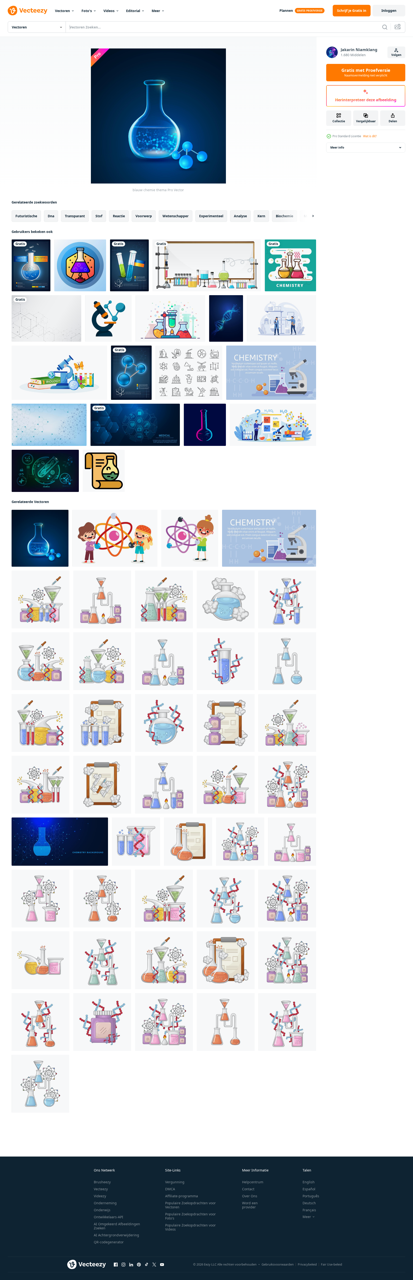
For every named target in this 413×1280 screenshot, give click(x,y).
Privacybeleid (307, 1264)
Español (309, 1189)
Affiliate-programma (181, 1196)
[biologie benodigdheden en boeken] (59, 373)
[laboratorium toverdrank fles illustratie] (287, 661)
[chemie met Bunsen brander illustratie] (287, 785)
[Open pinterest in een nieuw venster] (139, 1264)
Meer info (337, 147)
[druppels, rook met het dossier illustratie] (102, 785)
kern (261, 216)
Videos (109, 10)
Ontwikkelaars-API (108, 1217)
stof (98, 216)
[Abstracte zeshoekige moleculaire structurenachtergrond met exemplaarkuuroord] (46, 318)
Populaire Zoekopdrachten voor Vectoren (190, 1205)
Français (309, 1210)
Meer (156, 10)
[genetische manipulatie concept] (45, 471)
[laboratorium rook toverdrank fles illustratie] (226, 599)
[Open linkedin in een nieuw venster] (131, 1264)
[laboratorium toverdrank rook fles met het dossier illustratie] (102, 723)
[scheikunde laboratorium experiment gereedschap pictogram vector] (170, 318)
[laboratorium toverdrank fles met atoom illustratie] (40, 898)
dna (51, 216)
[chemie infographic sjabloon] (31, 265)
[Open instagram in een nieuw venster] (123, 1264)
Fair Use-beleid (331, 1264)
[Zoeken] (385, 27)
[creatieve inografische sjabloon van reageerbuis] (129, 265)
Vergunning (174, 1182)
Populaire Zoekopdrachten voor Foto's (190, 1216)
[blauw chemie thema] (40, 538)
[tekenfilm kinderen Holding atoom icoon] (114, 538)
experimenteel (211, 216)
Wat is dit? (370, 136)
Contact (248, 1189)
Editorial (133, 10)
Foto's (86, 10)
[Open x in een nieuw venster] (154, 1264)
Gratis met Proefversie (365, 73)
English (309, 1182)
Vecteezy (101, 1189)
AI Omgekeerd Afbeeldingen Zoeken (117, 1226)
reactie (119, 216)
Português (311, 1196)
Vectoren (62, 10)
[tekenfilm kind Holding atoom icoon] (189, 538)
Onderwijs (102, 1210)
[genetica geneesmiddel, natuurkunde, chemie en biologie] (189, 373)
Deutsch (309, 1203)
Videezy (100, 1196)
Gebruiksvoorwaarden (278, 1264)
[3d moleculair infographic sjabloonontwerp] (131, 373)
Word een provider (250, 1205)
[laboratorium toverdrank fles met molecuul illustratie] (287, 599)
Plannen (286, 10)
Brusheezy (102, 1182)
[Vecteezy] (27, 10)
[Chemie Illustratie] (290, 265)
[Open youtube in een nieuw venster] (162, 1264)
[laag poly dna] (226, 318)
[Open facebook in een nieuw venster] (116, 1264)
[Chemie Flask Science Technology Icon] (80, 265)
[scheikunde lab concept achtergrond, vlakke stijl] (271, 373)
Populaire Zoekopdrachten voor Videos (190, 1227)
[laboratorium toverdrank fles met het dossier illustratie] (188, 841)
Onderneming (105, 1203)
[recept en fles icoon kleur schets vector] (104, 471)
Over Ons (249, 1196)
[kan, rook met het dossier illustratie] (226, 723)
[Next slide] (309, 216)
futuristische (26, 216)
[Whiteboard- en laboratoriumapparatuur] (207, 265)
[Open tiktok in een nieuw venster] (147, 1264)
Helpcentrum (252, 1182)
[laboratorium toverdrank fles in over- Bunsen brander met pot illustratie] (102, 599)
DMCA (170, 1189)
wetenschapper (175, 216)
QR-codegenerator (109, 1242)
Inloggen (388, 10)
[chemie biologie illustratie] (40, 599)
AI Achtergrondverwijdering (116, 1235)
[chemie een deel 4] (136, 841)
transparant (75, 216)
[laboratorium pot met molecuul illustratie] (102, 1022)
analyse (240, 216)
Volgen (396, 55)
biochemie (284, 216)
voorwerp (143, 216)
